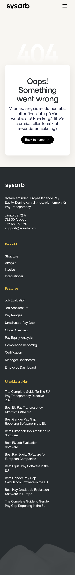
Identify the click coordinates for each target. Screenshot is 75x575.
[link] (18, 6)
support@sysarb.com (20, 228)
